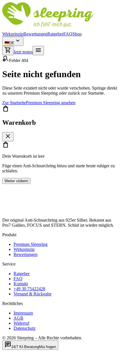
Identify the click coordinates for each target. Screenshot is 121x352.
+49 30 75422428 (29, 288)
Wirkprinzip (12, 34)
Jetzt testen (23, 52)
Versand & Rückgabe (32, 293)
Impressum (23, 313)
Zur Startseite (14, 102)
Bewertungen (35, 34)
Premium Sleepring (31, 244)
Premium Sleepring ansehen (50, 102)
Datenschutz (24, 328)
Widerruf (21, 323)
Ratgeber (55, 34)
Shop (77, 34)
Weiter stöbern (16, 181)
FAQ (67, 34)
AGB (18, 318)
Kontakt (21, 283)
